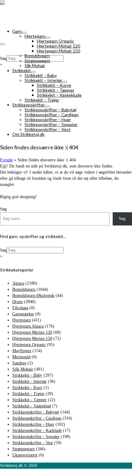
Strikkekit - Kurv (27, 387)
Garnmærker (23, 314)
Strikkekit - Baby (27, 375)
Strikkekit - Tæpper (29, 400)
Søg (3, 58)
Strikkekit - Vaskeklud (31, 406)
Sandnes (19, 363)
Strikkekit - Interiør (29, 381)
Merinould (21, 357)
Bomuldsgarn (23, 289)
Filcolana (20, 308)
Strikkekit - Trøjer (28, 393)
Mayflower (21, 350)
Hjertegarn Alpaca (28, 326)
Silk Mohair (22, 369)
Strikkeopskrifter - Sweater (36, 436)
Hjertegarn (21, 320)
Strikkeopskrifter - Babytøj (35, 412)
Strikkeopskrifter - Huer (33, 424)
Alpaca (18, 283)
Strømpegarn (23, 449)
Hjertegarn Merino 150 (32, 338)
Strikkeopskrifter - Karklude (37, 430)
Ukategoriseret (24, 455)
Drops (17, 301)
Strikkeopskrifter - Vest (32, 442)
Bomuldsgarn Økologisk (33, 295)
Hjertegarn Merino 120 (32, 332)
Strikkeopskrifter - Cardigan (36, 418)
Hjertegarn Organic (29, 344)
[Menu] (2, 44)
